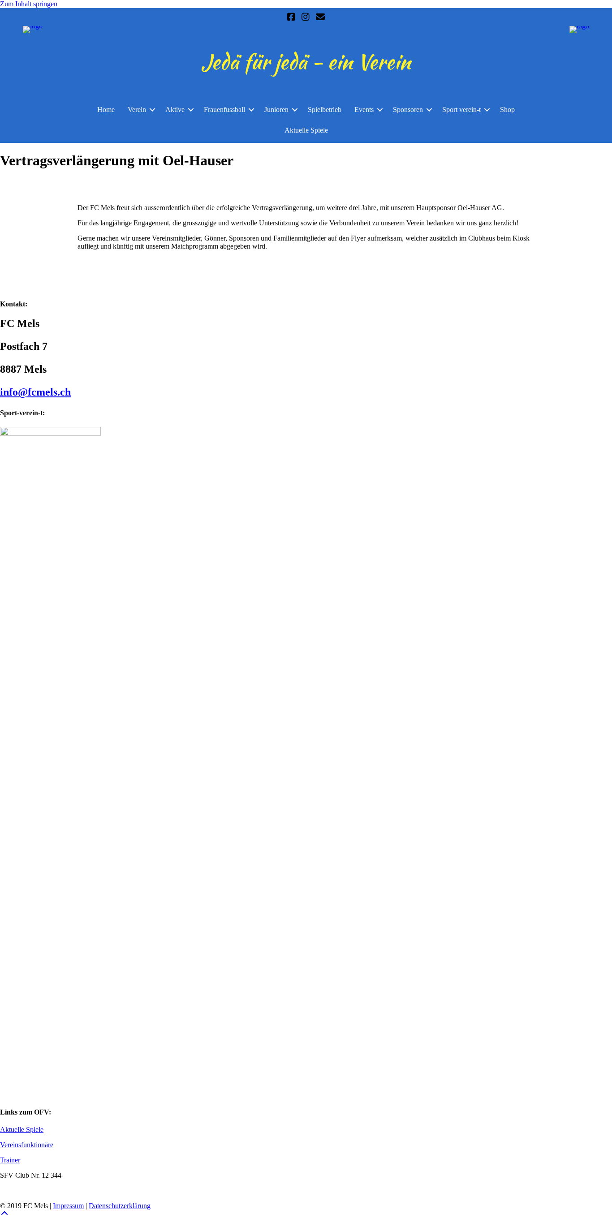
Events (364, 109)
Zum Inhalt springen (28, 4)
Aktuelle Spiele (306, 130)
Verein (137, 109)
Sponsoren (408, 109)
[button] (152, 109)
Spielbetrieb (324, 109)
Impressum (68, 1205)
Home (106, 109)
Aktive (175, 109)
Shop (507, 109)
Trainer (10, 1160)
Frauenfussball (224, 109)
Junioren (276, 109)
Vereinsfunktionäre (26, 1145)
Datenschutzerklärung (120, 1205)
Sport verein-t (461, 109)
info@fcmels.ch (35, 392)
